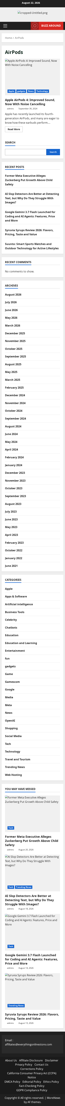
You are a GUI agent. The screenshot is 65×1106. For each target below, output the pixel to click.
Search (10, 142)
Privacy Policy (23, 1064)
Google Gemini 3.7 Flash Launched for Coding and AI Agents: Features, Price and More (30, 216)
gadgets (21, 91)
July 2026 (11, 302)
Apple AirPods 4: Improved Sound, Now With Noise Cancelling (32, 77)
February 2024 (14, 457)
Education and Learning (21, 643)
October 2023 (13, 488)
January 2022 (13, 558)
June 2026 (11, 310)
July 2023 (11, 511)
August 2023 (13, 504)
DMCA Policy (12, 1082)
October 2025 (13, 349)
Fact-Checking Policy (31, 1086)
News (31, 91)
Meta (8, 705)
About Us (11, 1060)
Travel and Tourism (17, 759)
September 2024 (15, 418)
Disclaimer (51, 1060)
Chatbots (11, 627)
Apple (11, 91)
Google (9, 689)
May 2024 (11, 442)
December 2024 (15, 395)
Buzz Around (51, 25)
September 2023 (15, 496)
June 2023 (11, 519)
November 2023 (15, 480)
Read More (15, 129)
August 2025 (13, 364)
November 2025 (15, 341)
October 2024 (13, 411)
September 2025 (15, 356)
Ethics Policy (51, 1082)
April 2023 (11, 535)
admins (10, 108)
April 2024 (11, 449)
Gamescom (12, 682)
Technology (42, 91)
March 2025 (12, 380)
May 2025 (11, 372)
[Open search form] (27, 26)
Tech (8, 744)
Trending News (15, 767)
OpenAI (10, 720)
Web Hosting (13, 775)
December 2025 (15, 333)
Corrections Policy (31, 1069)
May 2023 (11, 527)
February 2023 (14, 543)
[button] (5, 25)
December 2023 (15, 473)
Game (9, 674)
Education (11, 635)
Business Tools (14, 612)
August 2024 (13, 426)
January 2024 (13, 465)
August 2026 (13, 294)
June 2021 (11, 566)
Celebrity (11, 620)
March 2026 (12, 325)
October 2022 (13, 550)
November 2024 (15, 403)
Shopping (11, 728)
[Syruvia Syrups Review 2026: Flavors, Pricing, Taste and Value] (32, 991)
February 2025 (14, 387)
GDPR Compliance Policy (31, 1090)
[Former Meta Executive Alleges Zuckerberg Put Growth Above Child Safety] (32, 813)
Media (9, 697)
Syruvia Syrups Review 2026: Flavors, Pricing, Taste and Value (32, 1016)
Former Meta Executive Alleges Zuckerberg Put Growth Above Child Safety (28, 180)
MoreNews (53, 1098)
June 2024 (11, 434)
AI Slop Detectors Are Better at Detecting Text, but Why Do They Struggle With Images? (32, 198)
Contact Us (41, 1064)
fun (7, 658)
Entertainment (15, 651)
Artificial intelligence (19, 604)
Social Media (13, 736)
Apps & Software (16, 596)
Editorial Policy (31, 1082)
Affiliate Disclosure (31, 1060)
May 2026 (11, 318)
